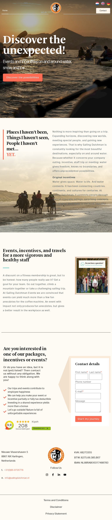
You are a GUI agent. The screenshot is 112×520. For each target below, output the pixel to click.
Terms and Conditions (56, 500)
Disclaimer (56, 507)
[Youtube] (65, 474)
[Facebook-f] (53, 474)
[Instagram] (47, 474)
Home (4, 11)
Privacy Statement (56, 513)
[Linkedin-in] (59, 474)
